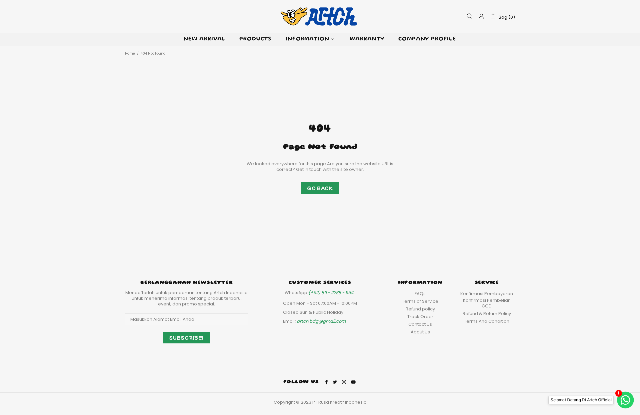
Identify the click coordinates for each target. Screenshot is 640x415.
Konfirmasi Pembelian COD (487, 303)
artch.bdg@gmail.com (321, 321)
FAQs (420, 293)
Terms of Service (420, 301)
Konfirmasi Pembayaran (486, 293)
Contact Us (420, 324)
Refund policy (420, 309)
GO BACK (320, 188)
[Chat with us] (627, 400)
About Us (420, 332)
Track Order (420, 316)
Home (130, 53)
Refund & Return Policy (487, 313)
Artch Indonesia (320, 16)
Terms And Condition (486, 321)
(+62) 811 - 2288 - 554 (330, 292)
